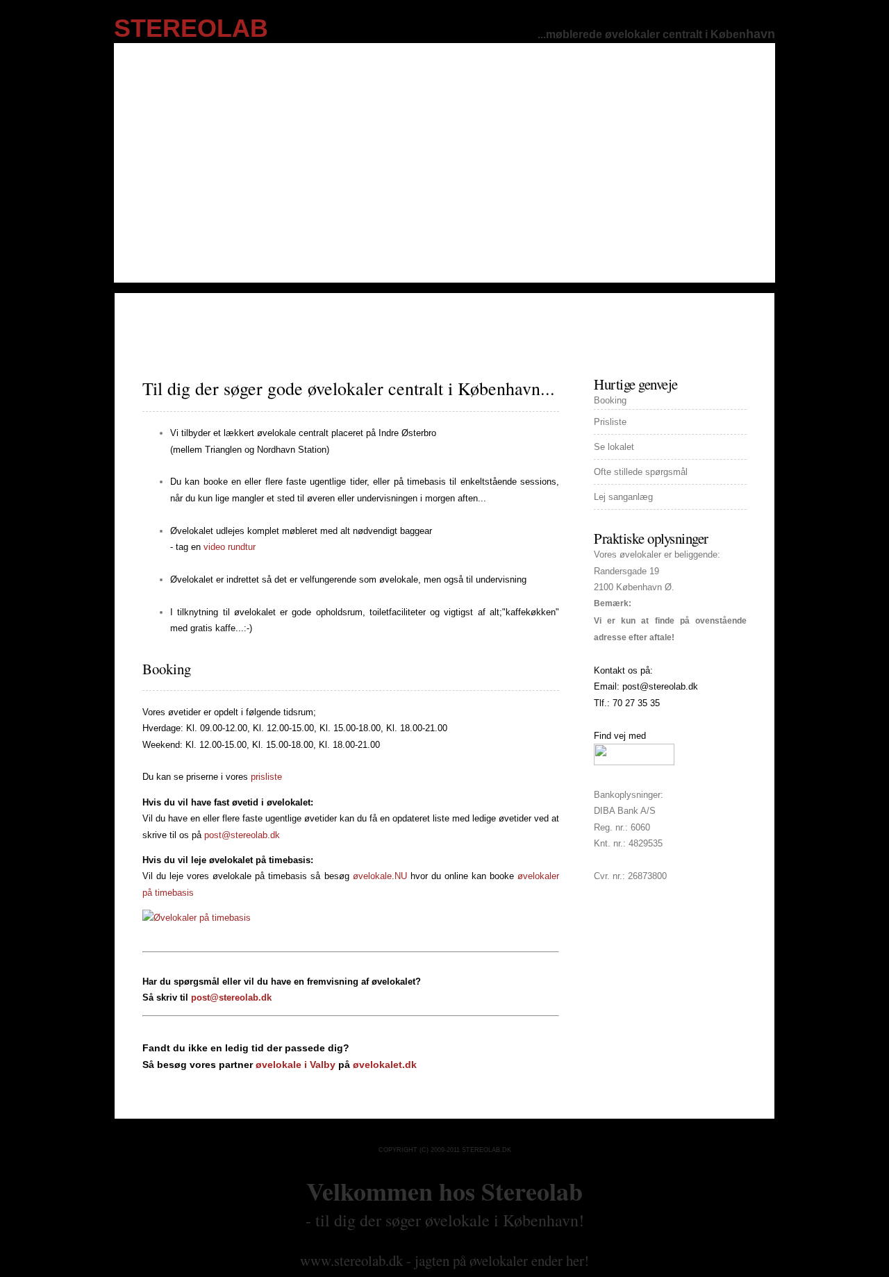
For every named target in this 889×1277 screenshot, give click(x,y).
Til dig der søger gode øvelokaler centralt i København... (348, 388)
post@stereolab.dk (242, 835)
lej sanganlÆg (314, 321)
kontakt (637, 321)
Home (154, 321)
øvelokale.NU (380, 876)
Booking (166, 668)
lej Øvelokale (222, 321)
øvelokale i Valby (295, 1064)
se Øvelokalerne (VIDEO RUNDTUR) (515, 321)
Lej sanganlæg (623, 497)
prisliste (393, 321)
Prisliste (610, 422)
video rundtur (229, 547)
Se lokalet (614, 447)
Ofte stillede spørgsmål (641, 472)
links (690, 321)
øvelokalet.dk (385, 1064)
